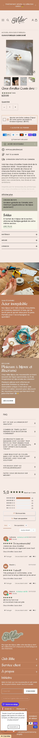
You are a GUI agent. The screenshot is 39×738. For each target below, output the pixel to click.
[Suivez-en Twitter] (3, 652)
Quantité (6, 102)
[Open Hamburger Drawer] (3, 20)
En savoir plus (13, 727)
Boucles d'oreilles (17, 32)
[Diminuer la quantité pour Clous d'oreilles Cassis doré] (4, 107)
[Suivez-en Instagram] (10, 652)
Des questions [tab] (19, 525)
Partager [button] (9, 556)
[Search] (7, 20)
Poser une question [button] (20, 518)
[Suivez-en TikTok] (13, 652)
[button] (3, 5)
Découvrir (8, 401)
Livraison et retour (33, 717)
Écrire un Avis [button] (20, 513)
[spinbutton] (10, 107)
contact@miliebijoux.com (15, 698)
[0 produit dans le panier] (36, 20)
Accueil (5, 32)
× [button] (25, 710)
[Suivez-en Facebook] (6, 652)
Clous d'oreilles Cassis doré (14, 35)
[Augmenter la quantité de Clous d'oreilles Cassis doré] (15, 107)
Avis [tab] (5, 525)
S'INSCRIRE (30, 691)
